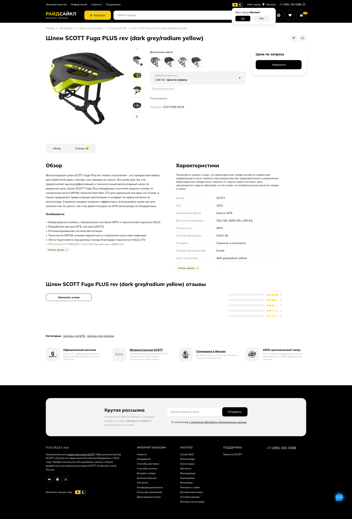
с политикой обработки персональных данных (218, 422)
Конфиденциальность (150, 487)
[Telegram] (57, 479)
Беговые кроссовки (191, 492)
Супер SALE (187, 454)
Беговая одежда (189, 496)
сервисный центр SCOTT (81, 454)
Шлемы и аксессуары (90, 28)
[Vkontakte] (49, 479)
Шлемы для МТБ (118, 28)
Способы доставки (148, 463)
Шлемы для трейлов (100, 336)
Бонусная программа (149, 492)
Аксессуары (187, 463)
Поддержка (113, 4)
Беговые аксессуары (192, 501)
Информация (79, 4)
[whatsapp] (65, 479)
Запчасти (185, 468)
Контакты (142, 482)
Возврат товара (146, 473)
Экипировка (65, 28)
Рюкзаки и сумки (190, 487)
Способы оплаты (147, 468)
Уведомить (279, 65)
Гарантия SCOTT (232, 454)
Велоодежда (187, 473)
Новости (96, 4)
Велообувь (186, 482)
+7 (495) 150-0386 (290, 4)
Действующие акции (149, 496)
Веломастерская (56, 4)
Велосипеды (187, 458)
